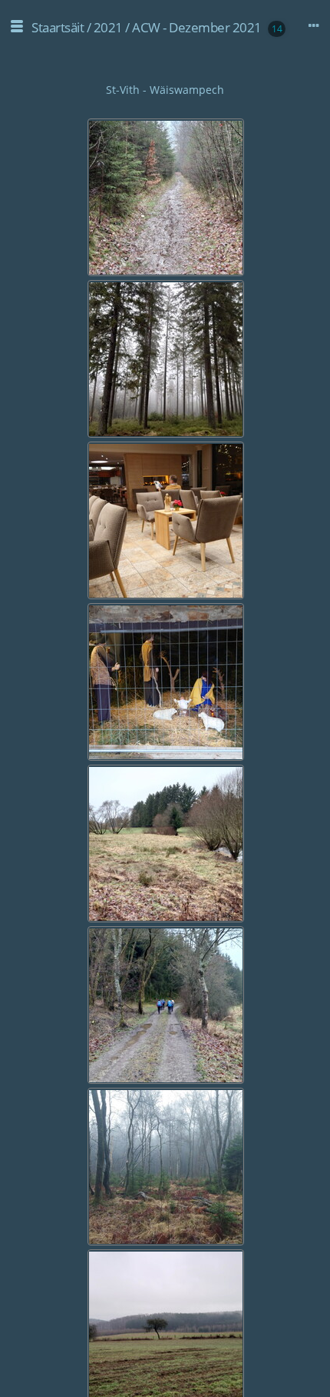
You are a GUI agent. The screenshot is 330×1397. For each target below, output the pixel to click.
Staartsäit (57, 27)
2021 (108, 27)
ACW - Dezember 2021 (197, 27)
